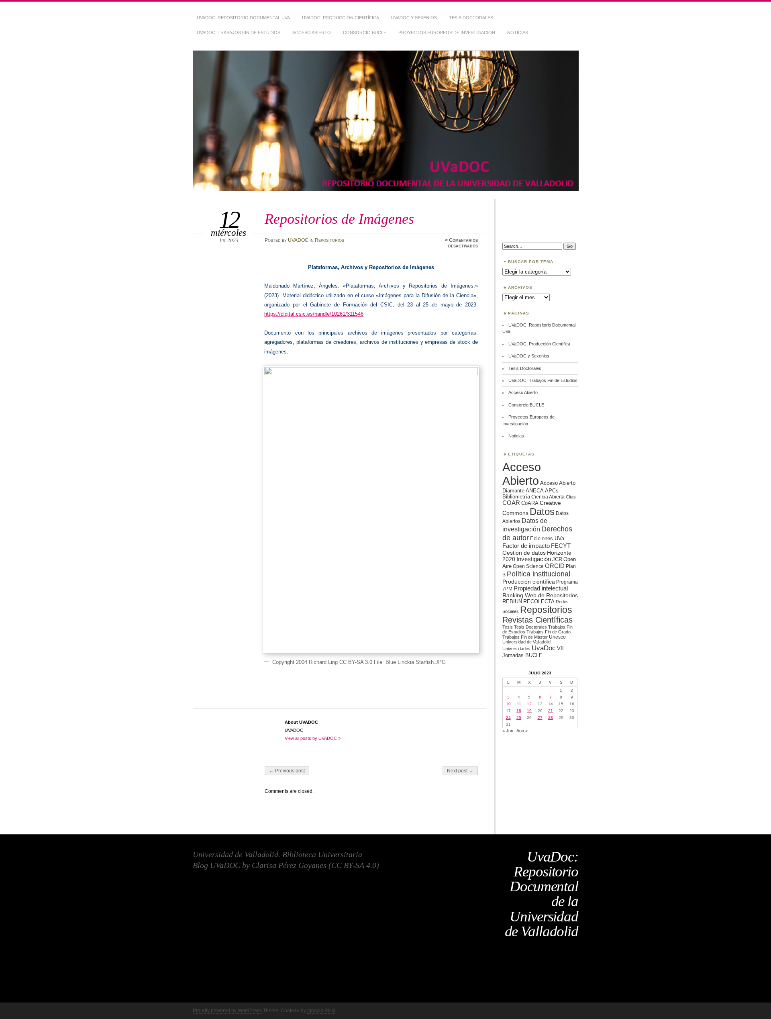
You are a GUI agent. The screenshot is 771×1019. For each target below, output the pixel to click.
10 (508, 704)
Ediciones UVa (547, 538)
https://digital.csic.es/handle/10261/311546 (313, 314)
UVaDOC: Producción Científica (340, 17)
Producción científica (528, 581)
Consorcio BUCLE (364, 32)
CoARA (529, 503)
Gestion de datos (524, 552)
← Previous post (287, 771)
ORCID (555, 565)
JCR (557, 559)
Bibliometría (516, 497)
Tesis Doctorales (471, 17)
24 (508, 717)
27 (540, 717)
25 (518, 717)
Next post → (460, 771)
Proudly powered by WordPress (227, 1010)
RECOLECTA (539, 601)
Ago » (522, 730)
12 (529, 704)
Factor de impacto (526, 545)
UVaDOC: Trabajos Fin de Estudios (238, 32)
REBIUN (512, 601)
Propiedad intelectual (541, 588)
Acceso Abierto (311, 32)
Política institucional (538, 574)
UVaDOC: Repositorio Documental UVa (243, 17)
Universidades (516, 648)
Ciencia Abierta (548, 496)
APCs (552, 491)
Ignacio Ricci (321, 1010)
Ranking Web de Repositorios (540, 595)
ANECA (535, 491)
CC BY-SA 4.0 (353, 865)
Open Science (528, 566)
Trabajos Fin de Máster (525, 637)
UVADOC (298, 240)
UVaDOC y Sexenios (414, 17)
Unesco (557, 636)
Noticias (517, 32)
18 (518, 711)
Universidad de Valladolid (526, 641)
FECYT (561, 546)
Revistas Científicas (537, 619)
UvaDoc (544, 648)
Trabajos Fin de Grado (548, 631)
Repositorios (329, 240)
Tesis (507, 627)
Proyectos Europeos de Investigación (446, 32)
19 (529, 711)
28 (550, 717)
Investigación (533, 559)
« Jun (507, 730)
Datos (542, 511)
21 (550, 711)
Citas (571, 496)
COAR (511, 503)
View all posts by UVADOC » (313, 738)
